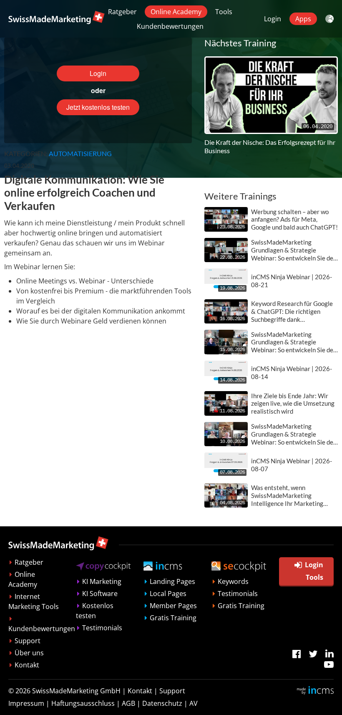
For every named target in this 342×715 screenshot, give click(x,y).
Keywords (233, 581)
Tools (223, 11)
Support (27, 640)
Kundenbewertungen (170, 26)
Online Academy (176, 11)
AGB (128, 703)
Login (272, 18)
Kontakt (27, 665)
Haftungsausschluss (83, 703)
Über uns (29, 652)
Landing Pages (172, 581)
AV (193, 703)
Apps (303, 18)
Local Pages (168, 593)
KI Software (100, 593)
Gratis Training (173, 617)
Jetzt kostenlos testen (98, 107)
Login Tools (314, 571)
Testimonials (102, 627)
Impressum (26, 703)
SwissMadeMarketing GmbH (76, 690)
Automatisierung (80, 153)
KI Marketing (101, 581)
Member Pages (173, 605)
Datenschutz (162, 703)
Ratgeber (122, 11)
